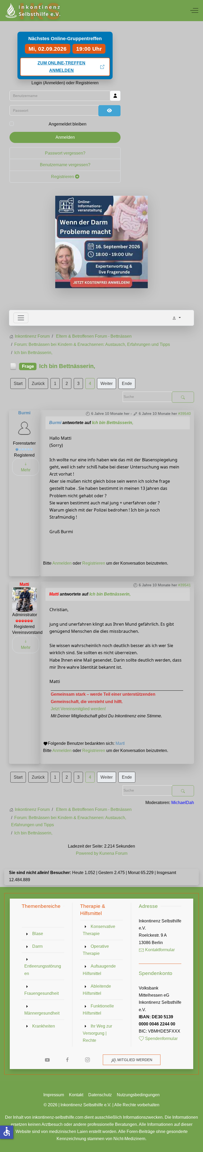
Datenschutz (100, 1095)
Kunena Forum (113, 853)
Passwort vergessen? (65, 153)
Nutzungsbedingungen (138, 1095)
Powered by (87, 853)
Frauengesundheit (41, 993)
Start (18, 383)
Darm (37, 946)
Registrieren (63, 176)
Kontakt (76, 1095)
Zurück (38, 383)
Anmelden (65, 137)
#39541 (184, 585)
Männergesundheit (41, 1013)
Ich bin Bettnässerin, (112, 422)
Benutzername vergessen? (65, 164)
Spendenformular (161, 1038)
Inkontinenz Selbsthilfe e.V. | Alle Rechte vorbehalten (110, 1105)
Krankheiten (43, 1026)
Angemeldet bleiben (67, 124)
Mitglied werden (134, 1060)
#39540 (184, 413)
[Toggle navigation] (20, 318)
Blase (37, 933)
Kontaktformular (159, 949)
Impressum (53, 1095)
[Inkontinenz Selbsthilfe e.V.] (32, 10)
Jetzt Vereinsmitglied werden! (78, 709)
